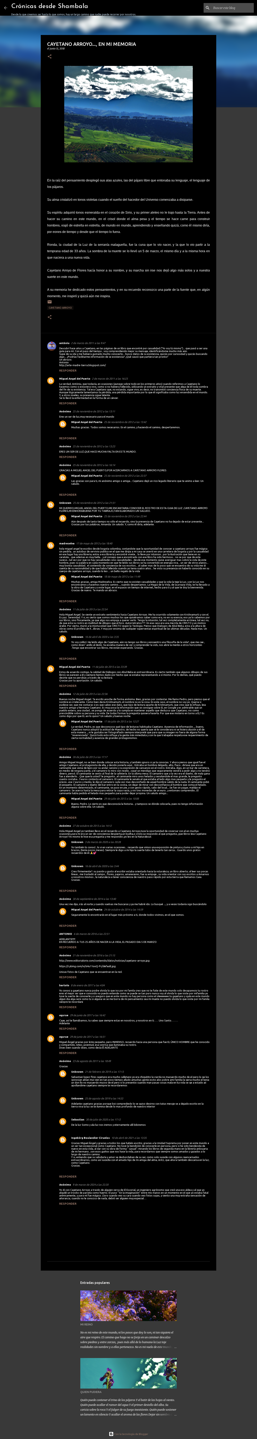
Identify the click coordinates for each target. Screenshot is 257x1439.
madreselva (66, 543)
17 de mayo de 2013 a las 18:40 (94, 543)
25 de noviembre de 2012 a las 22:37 (125, 475)
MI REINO (86, 1324)
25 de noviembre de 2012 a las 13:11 (94, 411)
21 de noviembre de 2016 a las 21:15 (94, 955)
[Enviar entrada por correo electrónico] (49, 303)
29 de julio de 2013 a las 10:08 (121, 798)
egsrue (63, 1015)
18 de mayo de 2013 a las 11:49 (122, 576)
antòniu (64, 343)
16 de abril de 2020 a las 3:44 (102, 866)
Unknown (65, 502)
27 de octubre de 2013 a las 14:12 (92, 825)
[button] (49, 56)
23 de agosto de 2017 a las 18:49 (92, 1061)
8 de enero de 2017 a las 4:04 (88, 985)
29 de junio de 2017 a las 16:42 (87, 1015)
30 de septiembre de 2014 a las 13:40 (94, 898)
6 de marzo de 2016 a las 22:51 (91, 933)
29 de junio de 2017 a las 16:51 (87, 1036)
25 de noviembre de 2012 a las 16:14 (94, 465)
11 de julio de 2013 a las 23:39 (109, 666)
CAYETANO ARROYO (60, 307)
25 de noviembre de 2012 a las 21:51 (94, 502)
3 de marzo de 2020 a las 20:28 (103, 842)
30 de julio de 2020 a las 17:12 (103, 1119)
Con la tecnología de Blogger (131, 1434)
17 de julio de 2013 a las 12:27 (121, 721)
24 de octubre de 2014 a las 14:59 (123, 909)
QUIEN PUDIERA (91, 1392)
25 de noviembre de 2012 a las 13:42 (125, 422)
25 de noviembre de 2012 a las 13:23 (94, 446)
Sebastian (77, 1119)
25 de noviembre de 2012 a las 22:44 (125, 516)
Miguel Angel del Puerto (74, 378)
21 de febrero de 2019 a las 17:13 (104, 1071)
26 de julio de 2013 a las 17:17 (90, 757)
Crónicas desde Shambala (49, 6)
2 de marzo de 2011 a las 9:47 (88, 343)
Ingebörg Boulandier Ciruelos (90, 1137)
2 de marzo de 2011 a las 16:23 (110, 378)
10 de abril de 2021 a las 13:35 (129, 1137)
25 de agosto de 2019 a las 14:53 (104, 1098)
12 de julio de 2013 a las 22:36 (90, 693)
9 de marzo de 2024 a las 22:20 (90, 1184)
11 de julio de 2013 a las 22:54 (90, 609)
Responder (67, 370)
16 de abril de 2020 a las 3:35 (102, 636)
